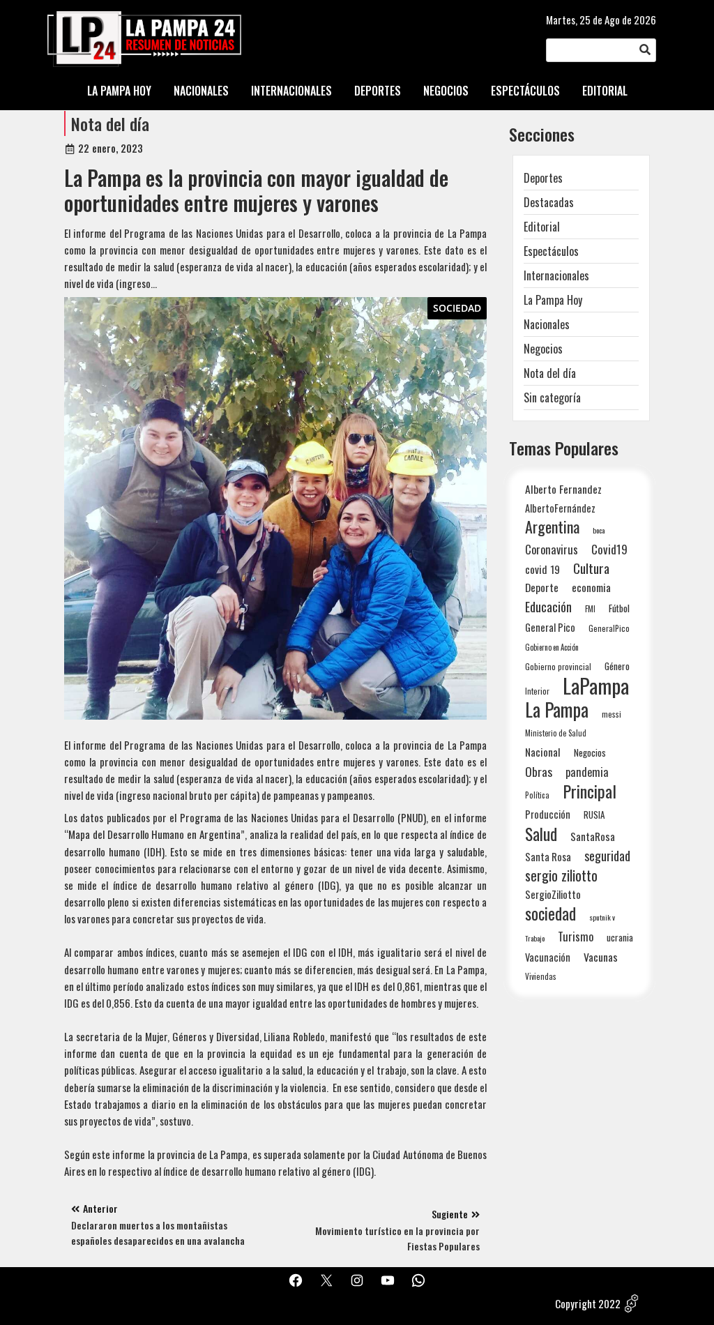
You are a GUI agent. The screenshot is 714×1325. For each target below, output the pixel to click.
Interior (537, 691)
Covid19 (609, 549)
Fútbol (619, 608)
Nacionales (547, 324)
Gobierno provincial (558, 666)
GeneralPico (609, 628)
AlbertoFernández (560, 508)
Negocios (543, 348)
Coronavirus (551, 549)
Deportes (543, 177)
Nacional (543, 751)
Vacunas (601, 957)
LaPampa (596, 685)
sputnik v (602, 917)
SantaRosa (592, 836)
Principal (589, 791)
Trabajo (535, 938)
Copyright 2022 (588, 1303)
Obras (538, 772)
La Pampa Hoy (553, 300)
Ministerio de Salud (555, 733)
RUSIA (594, 814)
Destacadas (549, 202)
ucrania (620, 937)
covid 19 (542, 569)
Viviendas (540, 976)
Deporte (542, 587)
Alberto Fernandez (563, 489)
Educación (548, 606)
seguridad (607, 855)
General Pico (550, 627)
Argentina (552, 527)
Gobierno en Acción (552, 647)
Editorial (542, 226)
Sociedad (457, 308)
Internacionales (556, 275)
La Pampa (556, 710)
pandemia (587, 772)
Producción (547, 814)
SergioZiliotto (553, 894)
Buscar (645, 50)
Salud (541, 834)
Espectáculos (551, 251)
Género (617, 666)
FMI (590, 608)
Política (537, 795)
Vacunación (547, 957)
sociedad (550, 913)
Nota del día (110, 123)
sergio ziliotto (561, 876)
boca (599, 530)
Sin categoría (552, 397)
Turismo (575, 936)
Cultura (591, 568)
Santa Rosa (548, 856)
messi (611, 714)
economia (591, 587)
